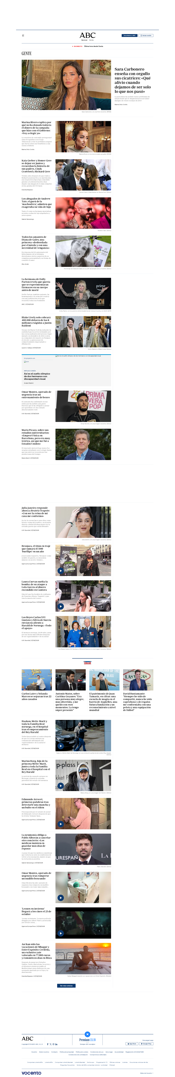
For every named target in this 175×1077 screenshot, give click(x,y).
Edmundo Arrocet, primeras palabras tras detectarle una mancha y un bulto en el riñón (36, 803)
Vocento (34, 1052)
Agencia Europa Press (29, 564)
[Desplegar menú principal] (23, 35)
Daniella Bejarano (27, 190)
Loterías (125, 1062)
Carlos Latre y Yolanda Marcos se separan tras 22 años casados (36, 696)
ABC (23, 304)
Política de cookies (82, 1052)
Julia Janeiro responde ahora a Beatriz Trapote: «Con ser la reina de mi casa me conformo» (36, 512)
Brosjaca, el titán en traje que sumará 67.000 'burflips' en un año (36, 548)
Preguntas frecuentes (67, 1065)
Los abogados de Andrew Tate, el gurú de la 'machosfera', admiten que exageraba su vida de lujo (37, 202)
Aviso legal (109, 1052)
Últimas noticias (115, 1062)
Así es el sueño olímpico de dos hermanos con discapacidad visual (37, 376)
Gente (27, 53)
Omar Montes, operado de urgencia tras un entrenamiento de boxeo (36, 394)
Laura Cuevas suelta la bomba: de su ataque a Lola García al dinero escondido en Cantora (35, 585)
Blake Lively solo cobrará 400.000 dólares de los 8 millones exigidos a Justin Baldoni (36, 321)
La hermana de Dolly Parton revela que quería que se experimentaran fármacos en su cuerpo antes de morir (36, 285)
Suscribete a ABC (129, 35)
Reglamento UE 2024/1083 (135, 1052)
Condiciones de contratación (78, 1055)
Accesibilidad (119, 1052)
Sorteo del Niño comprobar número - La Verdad (92, 1065)
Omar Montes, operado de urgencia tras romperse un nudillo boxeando (36, 876)
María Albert (26, 458)
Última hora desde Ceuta (93, 46)
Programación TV (102, 1062)
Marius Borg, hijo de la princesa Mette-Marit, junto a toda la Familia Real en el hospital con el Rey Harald (36, 766)
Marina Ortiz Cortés (121, 104)
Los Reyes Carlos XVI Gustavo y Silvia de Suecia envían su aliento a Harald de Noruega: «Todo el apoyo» (36, 623)
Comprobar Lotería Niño (35, 1062)
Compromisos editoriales (98, 1055)
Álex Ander (25, 264)
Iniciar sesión (147, 35)
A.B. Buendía (26, 413)
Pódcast (112, 1065)
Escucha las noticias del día (139, 1062)
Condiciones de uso (96, 1052)
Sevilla (91, 40)
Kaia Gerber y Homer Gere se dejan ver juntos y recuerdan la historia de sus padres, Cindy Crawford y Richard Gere (37, 166)
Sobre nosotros (44, 1052)
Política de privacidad (67, 1052)
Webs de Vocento (146, 1073)
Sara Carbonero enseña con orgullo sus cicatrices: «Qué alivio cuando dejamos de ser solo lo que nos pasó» (133, 80)
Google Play (147, 1044)
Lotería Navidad (80, 1062)
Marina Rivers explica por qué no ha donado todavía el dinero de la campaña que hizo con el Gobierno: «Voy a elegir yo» (36, 128)
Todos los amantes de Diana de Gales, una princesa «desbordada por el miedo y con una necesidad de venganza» (36, 242)
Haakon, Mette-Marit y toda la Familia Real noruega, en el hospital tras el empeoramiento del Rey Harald (35, 727)
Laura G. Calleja (27, 348)
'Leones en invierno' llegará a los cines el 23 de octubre (36, 911)
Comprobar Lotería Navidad (64, 1062)
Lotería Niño (49, 1062)
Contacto (54, 1052)
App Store (133, 1044)
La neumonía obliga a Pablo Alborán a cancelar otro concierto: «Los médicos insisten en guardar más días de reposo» (36, 841)
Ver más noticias (66, 986)
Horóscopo (90, 1062)
